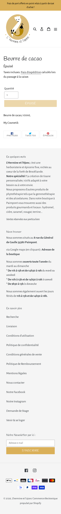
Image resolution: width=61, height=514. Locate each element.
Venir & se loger (15, 420)
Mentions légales (16, 373)
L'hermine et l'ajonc (22, 498)
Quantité (9, 88)
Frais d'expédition (31, 72)
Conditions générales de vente (24, 354)
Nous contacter (15, 382)
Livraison (11, 326)
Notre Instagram (16, 401)
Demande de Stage (17, 410)
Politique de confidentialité (22, 345)
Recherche (12, 316)
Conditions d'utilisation (20, 335)
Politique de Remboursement (23, 363)
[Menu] (55, 29)
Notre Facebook (15, 392)
